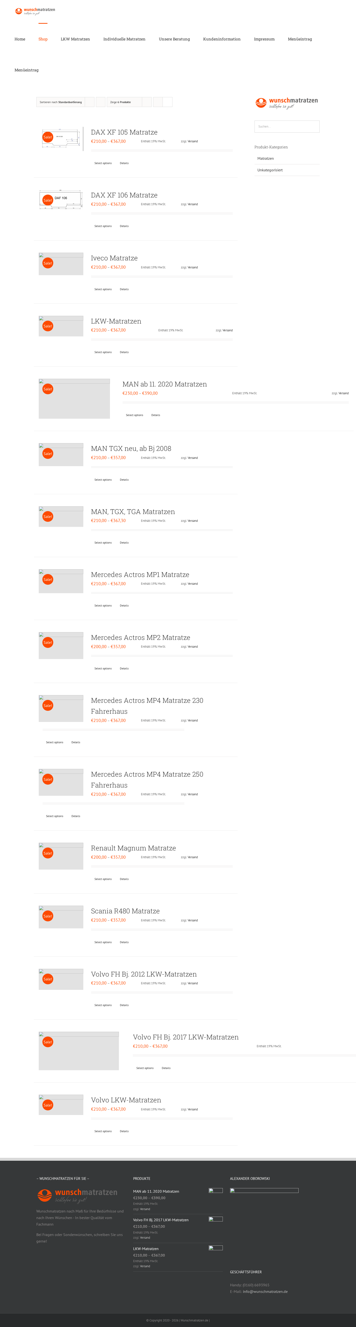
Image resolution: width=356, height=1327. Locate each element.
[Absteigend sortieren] (100, 102)
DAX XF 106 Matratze (124, 194)
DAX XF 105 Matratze (124, 132)
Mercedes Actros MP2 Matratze (140, 637)
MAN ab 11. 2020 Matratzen (165, 383)
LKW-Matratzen (116, 321)
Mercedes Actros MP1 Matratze (140, 574)
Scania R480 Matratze (125, 910)
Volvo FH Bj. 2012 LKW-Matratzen (144, 974)
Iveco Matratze (114, 257)
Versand (193, 141)
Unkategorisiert (270, 169)
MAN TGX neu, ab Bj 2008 (131, 448)
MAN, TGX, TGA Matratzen (133, 511)
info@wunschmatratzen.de (265, 1291)
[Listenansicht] (167, 102)
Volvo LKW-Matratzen (126, 1099)
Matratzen (265, 158)
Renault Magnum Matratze (133, 847)
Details (124, 163)
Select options (103, 163)
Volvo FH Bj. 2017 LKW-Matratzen (186, 1036)
